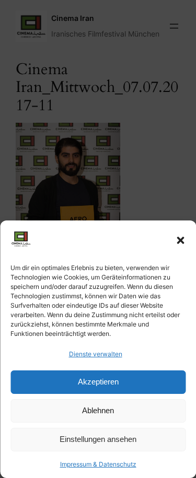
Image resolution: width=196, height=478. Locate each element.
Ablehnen (98, 410)
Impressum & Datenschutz (98, 464)
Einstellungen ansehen (98, 439)
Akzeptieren (98, 381)
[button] (180, 240)
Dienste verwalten (95, 354)
